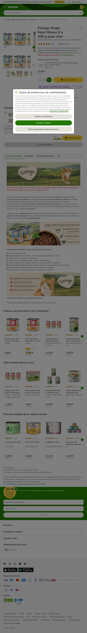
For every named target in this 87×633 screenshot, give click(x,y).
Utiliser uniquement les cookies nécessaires (43, 129)
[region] (43, 111)
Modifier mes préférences (43, 116)
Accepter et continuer (43, 123)
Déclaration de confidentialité (59, 111)
